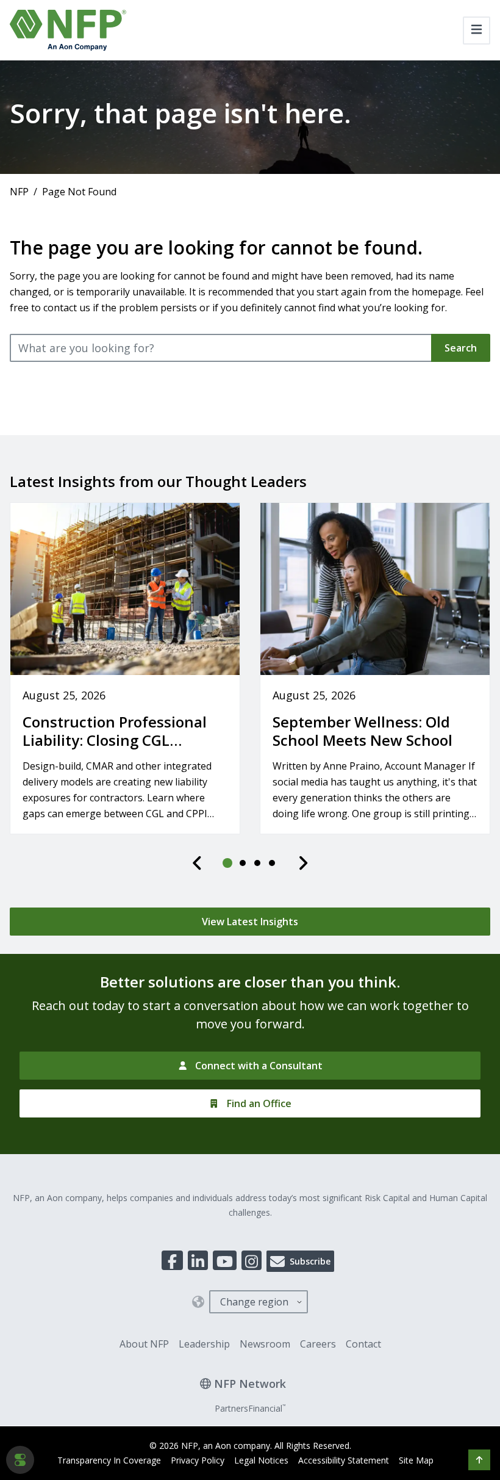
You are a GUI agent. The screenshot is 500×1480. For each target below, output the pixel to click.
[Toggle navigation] (476, 30)
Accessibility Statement (343, 1460)
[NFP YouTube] (225, 1260)
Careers (318, 1344)
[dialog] (20, 1460)
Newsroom (265, 1344)
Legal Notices (261, 1460)
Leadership (204, 1344)
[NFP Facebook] (172, 1260)
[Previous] (197, 863)
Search (461, 348)
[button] (479, 1459)
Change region (254, 1302)
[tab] (228, 863)
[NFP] (68, 30)
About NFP (144, 1344)
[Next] (303, 863)
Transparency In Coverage (109, 1460)
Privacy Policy (197, 1460)
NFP (19, 191)
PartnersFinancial (250, 1408)
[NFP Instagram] (251, 1260)
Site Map (416, 1460)
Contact (363, 1344)
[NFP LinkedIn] (198, 1260)
